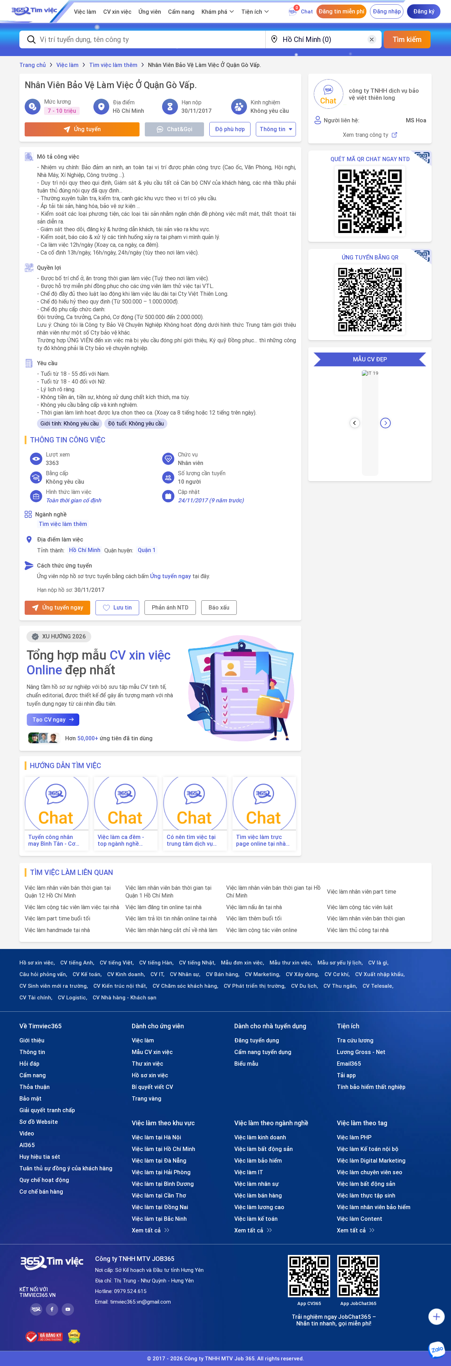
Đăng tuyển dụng (256, 1040)
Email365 (349, 1063)
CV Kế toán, (87, 974)
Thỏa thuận (34, 1087)
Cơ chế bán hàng (41, 1191)
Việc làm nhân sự (256, 1184)
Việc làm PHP (354, 1137)
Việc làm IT (248, 1172)
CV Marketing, (262, 974)
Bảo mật (30, 1098)
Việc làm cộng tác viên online (261, 929)
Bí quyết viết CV (152, 1087)
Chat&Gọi (179, 129)
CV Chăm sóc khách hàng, (185, 986)
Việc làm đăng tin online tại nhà (163, 907)
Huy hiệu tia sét (39, 1156)
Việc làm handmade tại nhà (57, 929)
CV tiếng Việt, (117, 963)
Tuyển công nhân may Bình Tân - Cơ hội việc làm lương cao (52, 840)
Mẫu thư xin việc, (291, 963)
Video (26, 1133)
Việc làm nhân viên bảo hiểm (373, 1207)
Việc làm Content (359, 1218)
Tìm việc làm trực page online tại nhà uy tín (261, 840)
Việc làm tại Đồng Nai (160, 1207)
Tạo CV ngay (49, 719)
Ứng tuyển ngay (170, 576)
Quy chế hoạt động (44, 1180)
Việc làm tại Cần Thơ (159, 1195)
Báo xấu (219, 607)
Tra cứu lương (355, 1040)
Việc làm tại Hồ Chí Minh (163, 1149)
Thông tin (272, 129)
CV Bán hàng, (223, 974)
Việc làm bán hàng (258, 1195)
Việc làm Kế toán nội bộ (368, 1149)
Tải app (346, 1075)
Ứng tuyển (87, 129)
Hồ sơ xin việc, (37, 963)
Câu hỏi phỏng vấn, (43, 974)
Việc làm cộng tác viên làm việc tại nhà (72, 907)
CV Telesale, (378, 986)
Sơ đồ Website (38, 1122)
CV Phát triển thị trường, (255, 986)
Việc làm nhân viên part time (361, 891)
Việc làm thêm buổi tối (254, 918)
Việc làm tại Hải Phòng (161, 1172)
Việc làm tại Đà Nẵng (159, 1160)
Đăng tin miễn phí (341, 11)
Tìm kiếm (407, 39)
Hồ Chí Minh (84, 549)
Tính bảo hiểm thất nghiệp (371, 1087)
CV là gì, (378, 963)
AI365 (27, 1145)
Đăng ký (423, 11)
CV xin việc (117, 11)
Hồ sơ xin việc (150, 1075)
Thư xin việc (147, 1063)
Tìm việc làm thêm (63, 523)
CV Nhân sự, (185, 974)
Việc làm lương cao (259, 1207)
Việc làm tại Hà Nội (156, 1137)
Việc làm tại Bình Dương (163, 1184)
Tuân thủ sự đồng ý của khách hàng (65, 1168)
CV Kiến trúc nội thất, (120, 986)
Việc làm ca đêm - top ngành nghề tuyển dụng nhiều (121, 840)
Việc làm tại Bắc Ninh (159, 1218)
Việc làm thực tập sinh (366, 1195)
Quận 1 (147, 549)
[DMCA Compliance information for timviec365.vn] (74, 1337)
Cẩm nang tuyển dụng (262, 1052)
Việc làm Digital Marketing (371, 1160)
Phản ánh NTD (170, 607)
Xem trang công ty (365, 134)
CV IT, (157, 974)
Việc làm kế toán (256, 1218)
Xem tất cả (146, 1230)
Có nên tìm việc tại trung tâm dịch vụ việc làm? (191, 840)
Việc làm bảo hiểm (258, 1160)
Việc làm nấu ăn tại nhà (254, 907)
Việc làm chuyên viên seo (369, 1172)
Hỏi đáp (29, 1063)
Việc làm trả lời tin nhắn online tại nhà (171, 918)
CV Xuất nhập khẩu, (380, 974)
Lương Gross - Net (361, 1052)
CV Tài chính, (35, 997)
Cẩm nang (181, 11)
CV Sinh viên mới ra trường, (53, 986)
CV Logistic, (72, 997)
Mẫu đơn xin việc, (242, 963)
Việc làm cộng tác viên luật (360, 907)
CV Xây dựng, (302, 974)
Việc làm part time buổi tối (57, 918)
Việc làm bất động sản (263, 1149)
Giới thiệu (31, 1040)
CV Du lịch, (304, 986)
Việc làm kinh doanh (260, 1137)
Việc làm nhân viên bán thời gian (366, 918)
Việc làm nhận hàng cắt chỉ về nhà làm (171, 929)
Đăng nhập (387, 11)
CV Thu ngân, (340, 986)
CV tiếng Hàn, (156, 963)
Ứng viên (149, 11)
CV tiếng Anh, (77, 963)
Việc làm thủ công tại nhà (358, 929)
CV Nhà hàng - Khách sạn (124, 997)
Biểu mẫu (246, 1063)
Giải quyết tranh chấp (47, 1110)
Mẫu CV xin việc (152, 1052)
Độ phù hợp (230, 129)
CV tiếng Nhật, (197, 963)
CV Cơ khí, (337, 974)
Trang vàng (146, 1098)
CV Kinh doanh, (126, 974)
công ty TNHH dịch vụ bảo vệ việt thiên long (384, 94)
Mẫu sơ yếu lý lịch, (340, 963)
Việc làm (85, 11)
